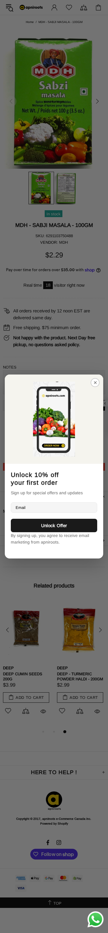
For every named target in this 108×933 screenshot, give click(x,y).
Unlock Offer (54, 525)
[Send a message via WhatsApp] (95, 919)
